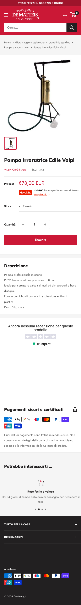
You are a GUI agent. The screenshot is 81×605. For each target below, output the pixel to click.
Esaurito (40, 239)
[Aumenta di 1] (45, 224)
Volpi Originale (15, 170)
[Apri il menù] (6, 15)
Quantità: (10, 224)
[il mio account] (65, 15)
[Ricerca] (71, 27)
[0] (73, 14)
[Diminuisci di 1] (23, 224)
